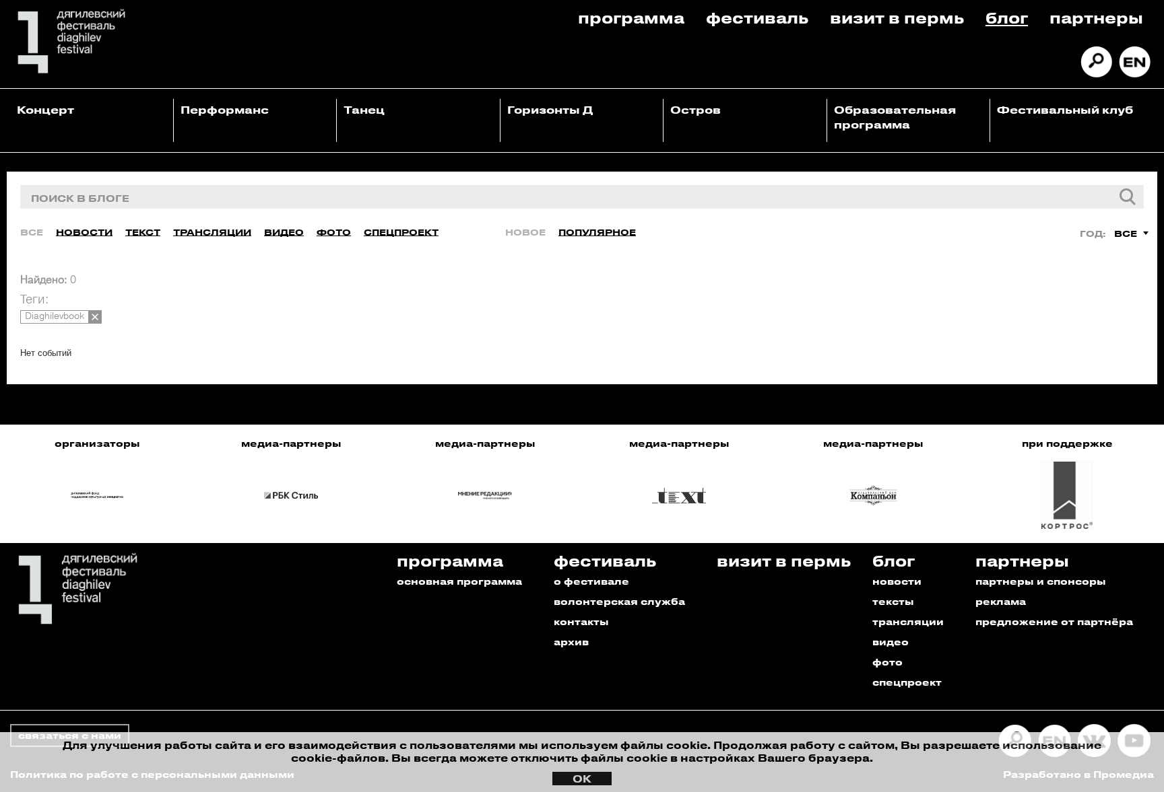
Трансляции (212, 232)
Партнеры (1096, 17)
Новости (84, 232)
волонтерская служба (619, 601)
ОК (582, 778)
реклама (1000, 601)
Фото (334, 232)
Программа (631, 17)
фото (887, 662)
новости (897, 581)
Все (31, 232)
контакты (581, 621)
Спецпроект (401, 232)
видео (890, 641)
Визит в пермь (897, 17)
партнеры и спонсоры (1040, 581)
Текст (142, 232)
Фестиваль (757, 17)
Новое (525, 232)
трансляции (908, 621)
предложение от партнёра (1054, 621)
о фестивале (591, 581)
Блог (1006, 17)
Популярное (597, 232)
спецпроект (907, 682)
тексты (893, 601)
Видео (284, 232)
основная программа (459, 581)
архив (571, 641)
